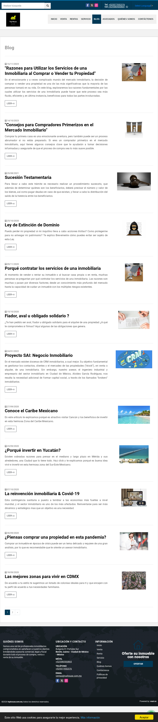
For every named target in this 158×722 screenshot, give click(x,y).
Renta (99, 653)
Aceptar (144, 717)
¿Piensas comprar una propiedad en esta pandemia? (55, 537)
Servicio (86, 19)
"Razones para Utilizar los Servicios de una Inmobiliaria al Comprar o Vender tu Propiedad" (50, 71)
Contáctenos (145, 19)
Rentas (74, 19)
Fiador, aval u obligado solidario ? (37, 315)
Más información (90, 717)
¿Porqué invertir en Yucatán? (33, 450)
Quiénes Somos (126, 19)
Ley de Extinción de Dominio (32, 224)
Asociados (109, 19)
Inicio (54, 19)
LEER (9, 103)
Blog (97, 19)
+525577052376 (117, 4)
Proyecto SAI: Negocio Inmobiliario (39, 355)
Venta (63, 19)
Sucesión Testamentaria (28, 177)
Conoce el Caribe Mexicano (31, 410)
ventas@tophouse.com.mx (69, 676)
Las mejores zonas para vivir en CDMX (42, 576)
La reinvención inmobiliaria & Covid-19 (42, 493)
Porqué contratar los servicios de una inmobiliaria (53, 268)
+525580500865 (116, 7)
